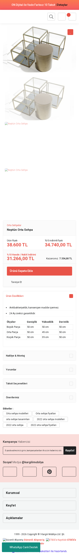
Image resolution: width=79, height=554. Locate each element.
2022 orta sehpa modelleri (51, 419)
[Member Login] (62, 16)
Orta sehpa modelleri (17, 413)
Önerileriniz (12, 397)
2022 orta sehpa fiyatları (43, 425)
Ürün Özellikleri (14, 295)
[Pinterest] (49, 472)
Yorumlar (11, 369)
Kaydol (69, 450)
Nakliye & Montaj (15, 355)
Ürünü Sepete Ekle (21, 270)
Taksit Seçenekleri (16, 383)
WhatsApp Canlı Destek (24, 547)
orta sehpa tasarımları (18, 419)
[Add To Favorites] (70, 32)
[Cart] (72, 16)
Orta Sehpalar (14, 225)
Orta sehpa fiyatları (46, 413)
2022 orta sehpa (14, 425)
